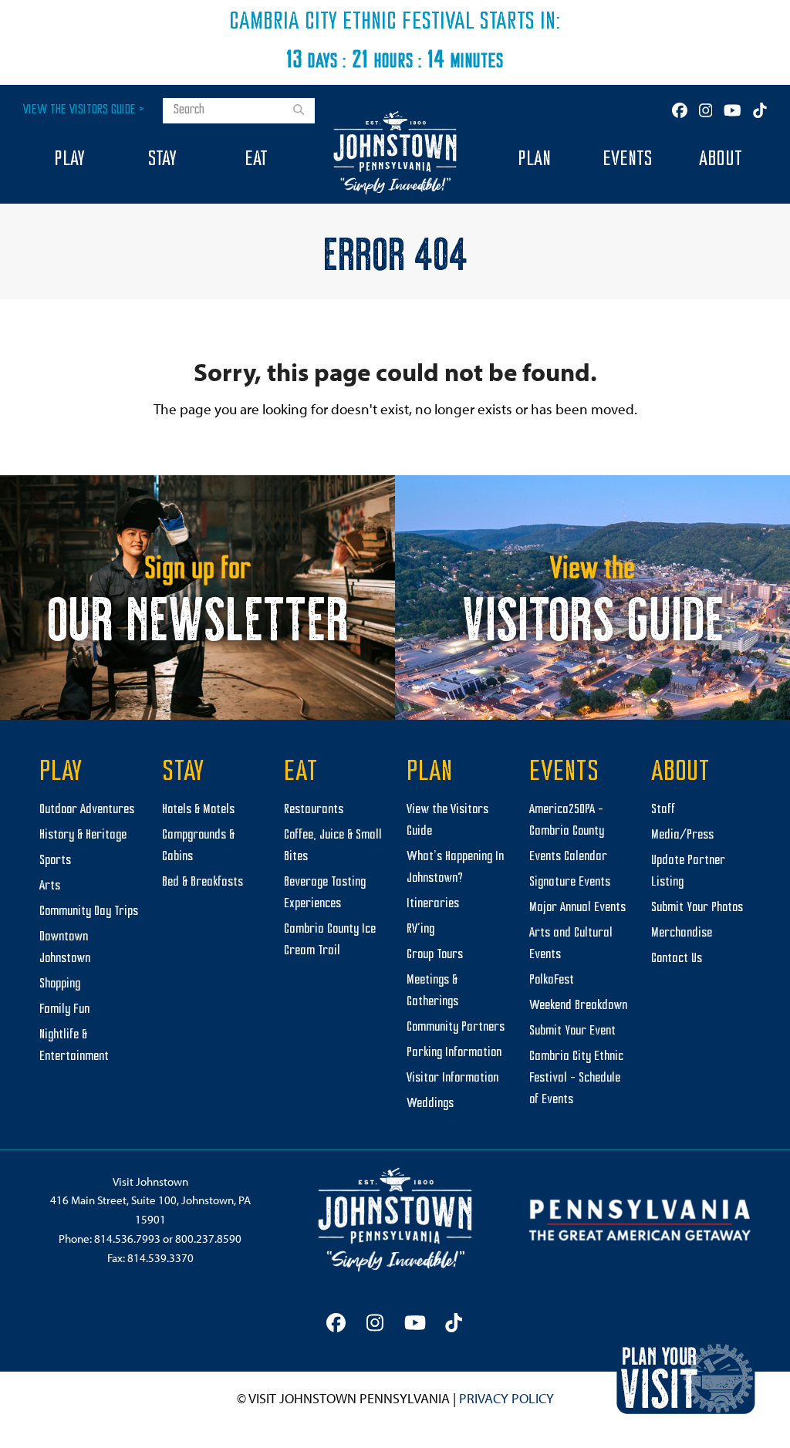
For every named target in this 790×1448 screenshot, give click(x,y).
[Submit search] (298, 111)
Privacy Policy (506, 1398)
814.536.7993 (127, 1238)
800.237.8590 (208, 1238)
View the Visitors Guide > (83, 109)
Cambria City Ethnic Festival (351, 22)
